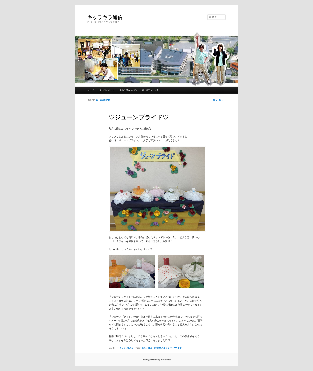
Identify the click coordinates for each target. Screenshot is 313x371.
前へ (213, 99)
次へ (222, 99)
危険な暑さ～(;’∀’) (128, 90)
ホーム (91, 90)
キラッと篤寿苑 (126, 347)
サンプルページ (107, 90)
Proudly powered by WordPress (156, 359)
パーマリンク (176, 347)
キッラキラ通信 (104, 17)
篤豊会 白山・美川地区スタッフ (156, 347)
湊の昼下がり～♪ (150, 90)
